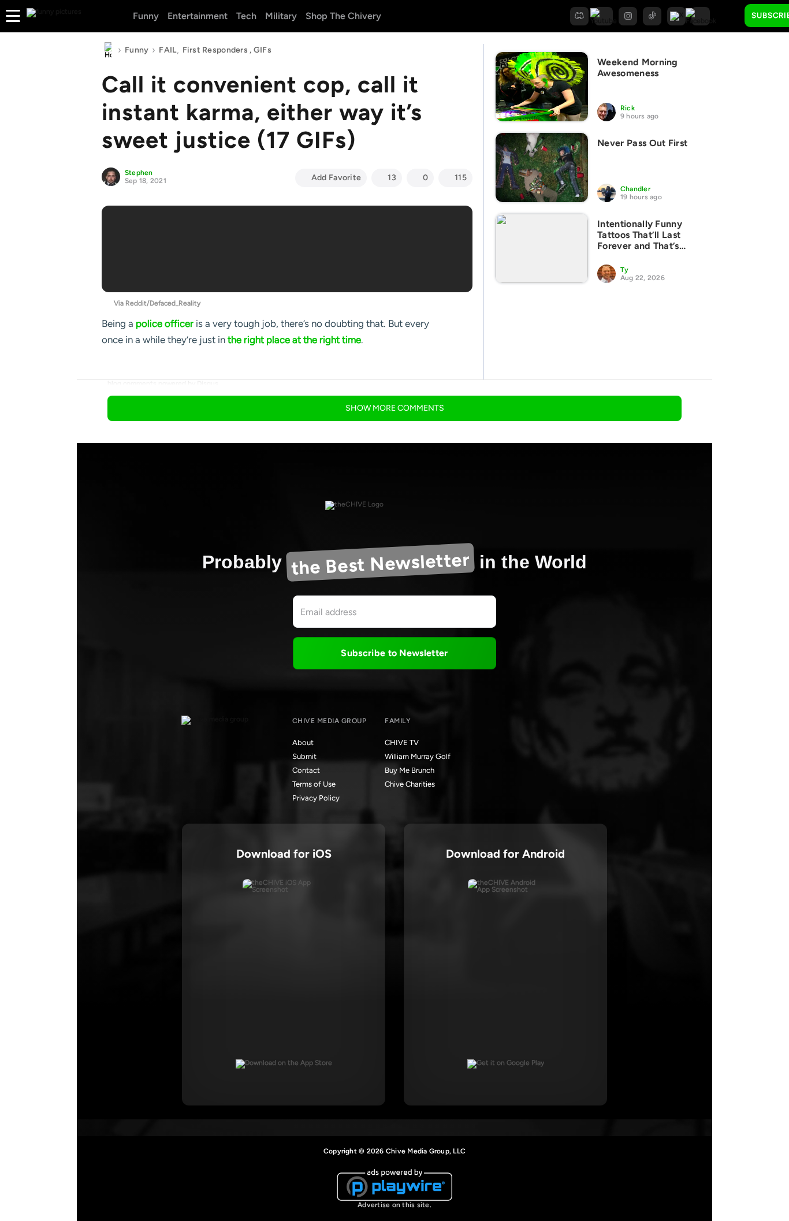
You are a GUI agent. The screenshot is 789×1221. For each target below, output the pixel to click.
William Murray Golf (418, 756)
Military (281, 15)
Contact (306, 770)
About (303, 742)
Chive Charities (410, 784)
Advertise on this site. (394, 1205)
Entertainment (198, 15)
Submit (304, 756)
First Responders (215, 50)
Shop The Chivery (343, 15)
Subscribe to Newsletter (394, 652)
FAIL (167, 50)
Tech (246, 15)
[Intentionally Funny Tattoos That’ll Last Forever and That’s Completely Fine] (542, 248)
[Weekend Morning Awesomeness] (542, 86)
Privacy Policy (316, 798)
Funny (146, 15)
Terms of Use (314, 784)
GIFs (262, 50)
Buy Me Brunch (409, 770)
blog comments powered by (162, 383)
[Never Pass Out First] (542, 167)
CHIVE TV (402, 742)
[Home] (108, 50)
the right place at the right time (294, 339)
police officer (164, 323)
